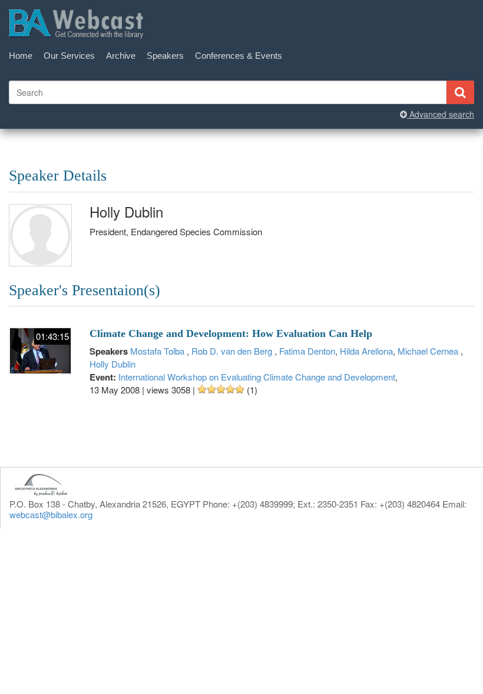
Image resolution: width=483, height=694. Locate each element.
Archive (120, 56)
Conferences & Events (238, 56)
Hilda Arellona (366, 351)
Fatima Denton (307, 351)
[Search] (460, 92)
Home (20, 56)
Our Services (69, 56)
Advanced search (440, 114)
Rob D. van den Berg (232, 351)
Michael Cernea (429, 351)
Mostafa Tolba (158, 351)
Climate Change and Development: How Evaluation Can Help (231, 333)
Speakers (165, 56)
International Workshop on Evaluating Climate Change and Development (256, 377)
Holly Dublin (112, 364)
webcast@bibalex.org (50, 514)
